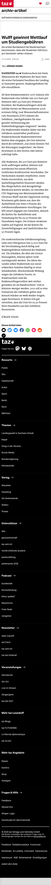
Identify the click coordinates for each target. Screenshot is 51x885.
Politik (5, 368)
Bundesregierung (10, 459)
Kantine (5, 767)
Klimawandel (8, 465)
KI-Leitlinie (18, 851)
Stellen (5, 505)
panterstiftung (9, 557)
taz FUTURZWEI (9, 728)
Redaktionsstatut (21, 844)
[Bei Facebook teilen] (22, 330)
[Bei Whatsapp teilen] (28, 330)
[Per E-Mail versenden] (4, 330)
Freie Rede (7, 609)
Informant (29, 851)
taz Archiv (6, 741)
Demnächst (7, 675)
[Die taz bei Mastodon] (18, 350)
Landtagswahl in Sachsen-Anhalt (18, 433)
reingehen (6, 616)
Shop (4, 774)
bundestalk (7, 583)
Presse (5, 511)
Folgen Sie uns (8, 349)
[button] (48, 3)
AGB (16, 857)
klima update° (8, 596)
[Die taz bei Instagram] (30, 350)
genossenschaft (9, 537)
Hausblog (6, 492)
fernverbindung (9, 590)
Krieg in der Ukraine (11, 446)
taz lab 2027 (7, 701)
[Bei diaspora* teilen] (34, 330)
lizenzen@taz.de (39, 836)
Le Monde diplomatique (13, 734)
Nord (4, 407)
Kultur (4, 387)
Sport (4, 394)
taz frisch (6, 642)
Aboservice (7, 807)
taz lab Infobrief (9, 655)
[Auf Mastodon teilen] (10, 330)
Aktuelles (6, 485)
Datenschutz (41, 851)
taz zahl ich (7, 544)
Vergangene (7, 694)
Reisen (5, 761)
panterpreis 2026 (10, 563)
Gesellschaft (8, 381)
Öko (3, 374)
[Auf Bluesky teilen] (16, 330)
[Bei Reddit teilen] (40, 330)
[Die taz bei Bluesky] (24, 350)
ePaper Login (8, 813)
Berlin (4, 400)
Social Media (8, 452)
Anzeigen (6, 780)
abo (3, 531)
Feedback (6, 800)
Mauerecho (7, 603)
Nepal (4, 439)
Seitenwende (25, 857)
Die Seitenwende (10, 498)
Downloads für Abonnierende (16, 820)
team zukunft (8, 636)
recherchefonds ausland (13, 550)
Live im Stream (9, 688)
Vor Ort (5, 681)
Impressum (7, 857)
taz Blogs (6, 721)
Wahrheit (6, 413)
